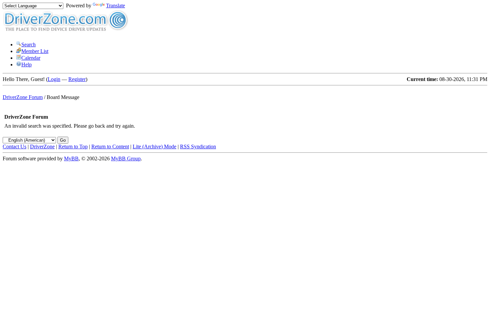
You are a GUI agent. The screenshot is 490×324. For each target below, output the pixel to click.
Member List (34, 51)
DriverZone (42, 146)
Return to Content (110, 146)
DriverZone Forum (23, 97)
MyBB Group (126, 158)
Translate (115, 5)
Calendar (30, 58)
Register (77, 79)
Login (54, 79)
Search (28, 44)
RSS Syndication (198, 146)
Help (26, 64)
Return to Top (73, 146)
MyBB (71, 158)
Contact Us (14, 146)
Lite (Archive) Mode (154, 146)
